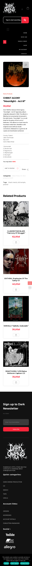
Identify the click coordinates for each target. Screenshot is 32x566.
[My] (22, 9)
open (26, 65)
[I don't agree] (30, 560)
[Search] (25, 20)
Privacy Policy (25, 563)
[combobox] (12, 20)
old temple (21, 182)
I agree (6, 563)
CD (21, 176)
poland (5, 184)
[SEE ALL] (4, 42)
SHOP (11, 178)
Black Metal (16, 176)
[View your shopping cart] (28, 8)
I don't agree (14, 563)
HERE (14, 161)
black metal (12, 182)
